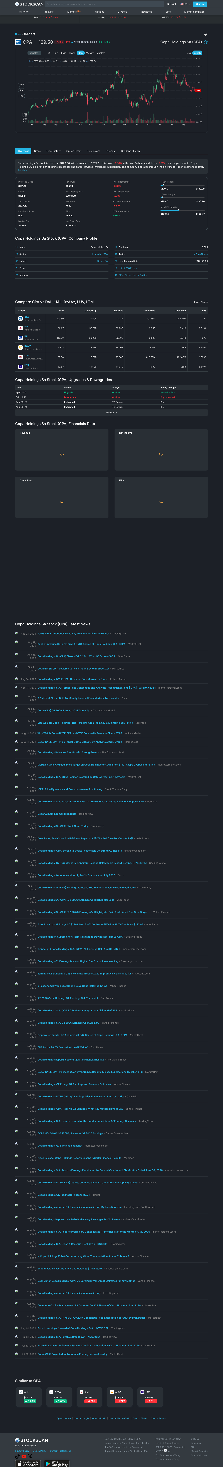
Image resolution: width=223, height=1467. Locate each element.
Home (18, 34)
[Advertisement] (111, 141)
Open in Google (81, 1418)
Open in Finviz (99, 1418)
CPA (26, 317)
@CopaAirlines (201, 254)
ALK (26, 1392)
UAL (26, 336)
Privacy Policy (22, 1451)
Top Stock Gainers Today (168, 1455)
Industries (146, 11)
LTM (26, 365)
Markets (74, 11)
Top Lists (48, 11)
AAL (87, 1392)
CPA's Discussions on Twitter (133, 275)
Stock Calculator (199, 1455)
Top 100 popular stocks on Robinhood (124, 1447)
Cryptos (122, 11)
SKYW (58, 1392)
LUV (26, 355)
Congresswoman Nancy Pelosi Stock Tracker (127, 1443)
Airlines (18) (102, 261)
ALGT (118, 1392)
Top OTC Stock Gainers (167, 1443)
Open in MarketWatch (119, 1418)
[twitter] (206, 35)
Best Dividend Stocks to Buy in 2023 (123, 1439)
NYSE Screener (163, 1451)
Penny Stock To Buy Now (168, 1439)
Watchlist (24, 11)
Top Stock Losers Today (167, 1459)
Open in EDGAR (140, 1418)
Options (99, 11)
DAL (26, 326)
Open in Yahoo (64, 1418)
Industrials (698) (100, 254)
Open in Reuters (158, 1418)
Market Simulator (194, 11)
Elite (168, 11)
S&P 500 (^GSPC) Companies (170, 1447)
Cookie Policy (39, 1451)
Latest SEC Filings (128, 268)
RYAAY (28, 345)
